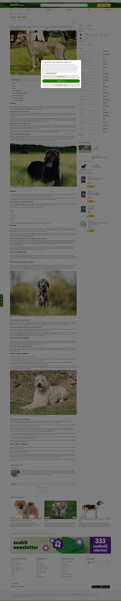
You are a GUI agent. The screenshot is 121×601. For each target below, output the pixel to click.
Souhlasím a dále (61, 81)
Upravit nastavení (61, 76)
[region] (61, 74)
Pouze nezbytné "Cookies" (61, 85)
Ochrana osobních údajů (51, 73)
